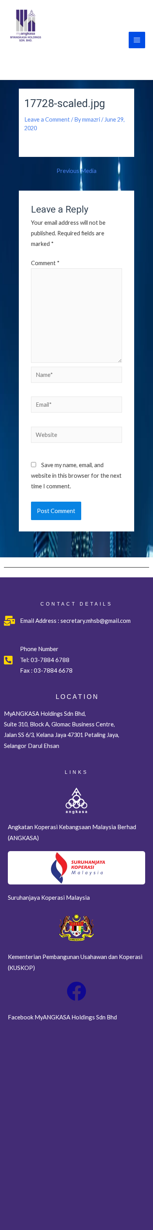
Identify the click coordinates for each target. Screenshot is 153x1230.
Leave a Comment (47, 119)
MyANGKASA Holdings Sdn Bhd (55, 59)
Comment (45, 263)
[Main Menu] (137, 40)
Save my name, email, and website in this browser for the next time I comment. (76, 475)
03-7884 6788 (50, 659)
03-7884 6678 (53, 670)
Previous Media (76, 171)
